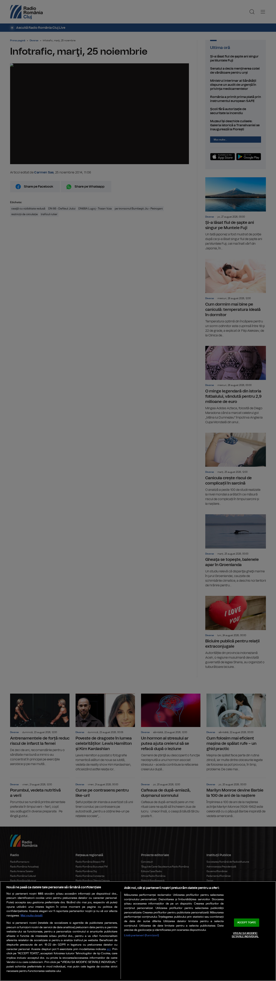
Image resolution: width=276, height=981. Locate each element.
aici (109, 949)
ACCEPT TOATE (246, 922)
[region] (138, 931)
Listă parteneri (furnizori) (141, 935)
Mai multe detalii (32, 915)
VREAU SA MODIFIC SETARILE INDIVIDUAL (245, 935)
